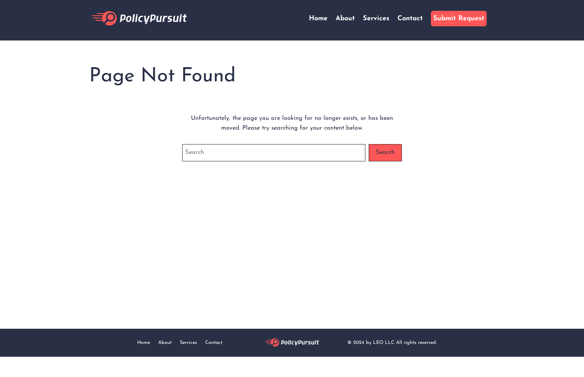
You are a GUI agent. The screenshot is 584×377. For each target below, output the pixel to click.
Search (385, 152)
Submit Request (458, 18)
